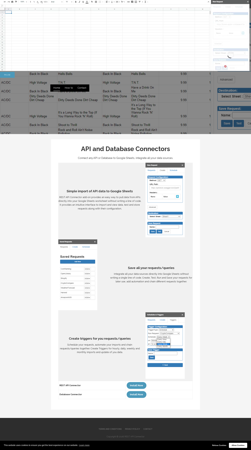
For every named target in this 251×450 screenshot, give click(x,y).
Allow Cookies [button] (238, 445)
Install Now (136, 385)
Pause (7, 75)
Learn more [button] (84, 445)
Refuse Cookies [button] (219, 445)
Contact (82, 87)
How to (69, 87)
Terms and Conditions (110, 429)
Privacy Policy (132, 429)
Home (56, 87)
